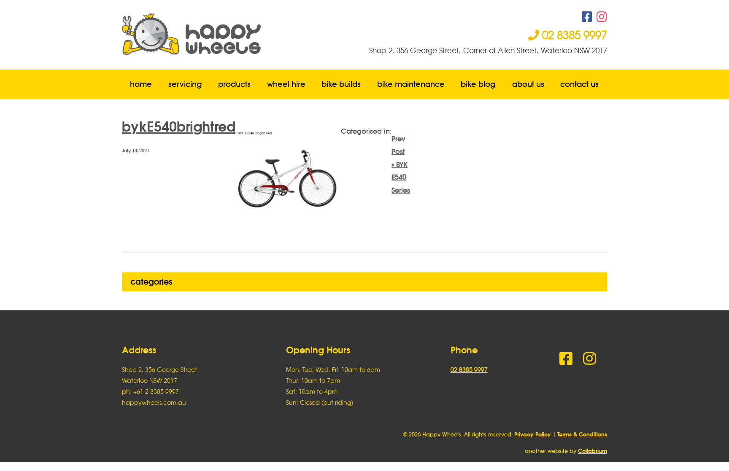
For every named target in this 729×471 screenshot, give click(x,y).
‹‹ (401, 164)
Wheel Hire (286, 84)
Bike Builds (341, 84)
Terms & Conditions (582, 434)
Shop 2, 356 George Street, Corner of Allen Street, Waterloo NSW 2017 (488, 50)
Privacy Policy (532, 434)
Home (141, 84)
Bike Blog (478, 84)
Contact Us (580, 84)
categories (151, 282)
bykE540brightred (178, 126)
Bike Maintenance (411, 84)
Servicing (185, 84)
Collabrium (592, 451)
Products (234, 84)
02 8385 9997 (573, 35)
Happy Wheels (243, 34)
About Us (528, 84)
